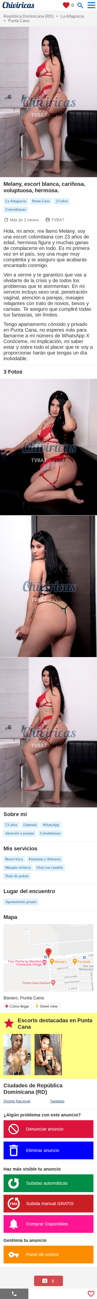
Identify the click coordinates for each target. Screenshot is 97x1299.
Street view (47, 1006)
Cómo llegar (17, 1006)
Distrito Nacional (16, 1101)
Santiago (57, 1101)
